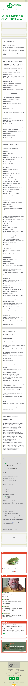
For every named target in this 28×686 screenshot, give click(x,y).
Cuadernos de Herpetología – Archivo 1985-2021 (14, 670)
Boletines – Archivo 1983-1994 (14, 672)
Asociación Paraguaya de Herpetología (14, 675)
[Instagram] (17, 678)
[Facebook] (10, 678)
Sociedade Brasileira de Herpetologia (14, 673)
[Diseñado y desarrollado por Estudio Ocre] (14, 685)
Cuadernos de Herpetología (14, 669)
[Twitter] (13, 678)
